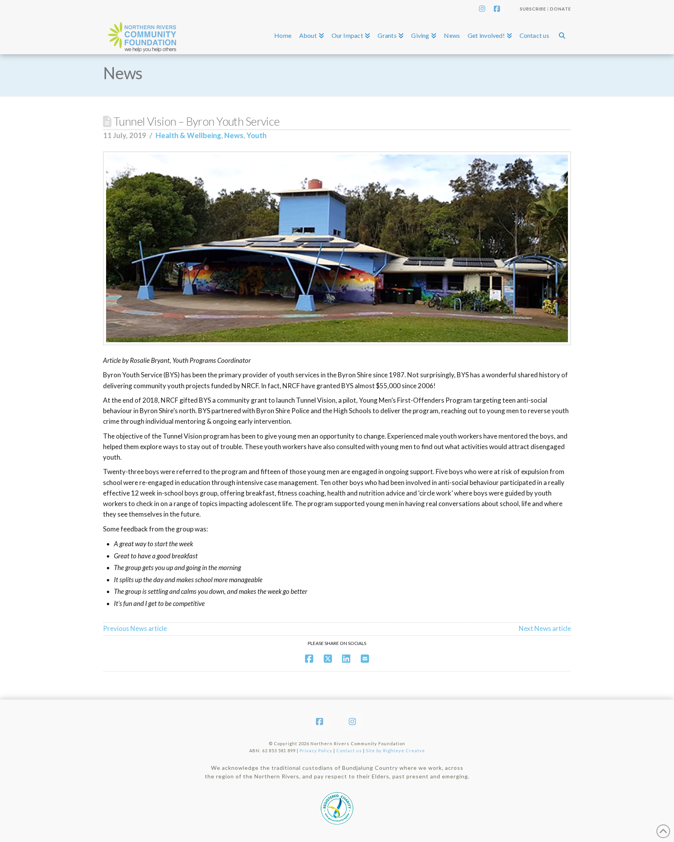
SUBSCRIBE (533, 8)
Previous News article (135, 628)
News (233, 135)
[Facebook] (498, 8)
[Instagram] (483, 8)
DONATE (560, 8)
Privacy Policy (316, 750)
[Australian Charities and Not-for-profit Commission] (337, 805)
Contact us (349, 750)
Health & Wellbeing (188, 135)
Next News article (545, 628)
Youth (256, 135)
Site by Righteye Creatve (395, 750)
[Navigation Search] (562, 35)
